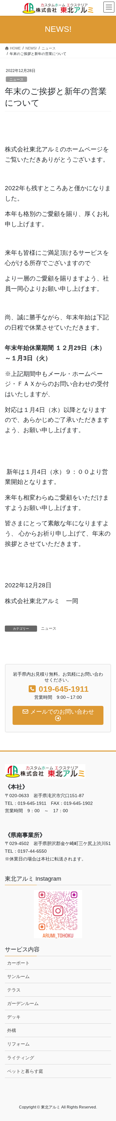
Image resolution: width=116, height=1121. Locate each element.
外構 (11, 1030)
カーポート (18, 962)
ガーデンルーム (23, 1003)
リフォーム (18, 1043)
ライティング (20, 1057)
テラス (14, 989)
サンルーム (18, 976)
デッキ (14, 1016)
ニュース (16, 79)
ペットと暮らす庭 (25, 1071)
